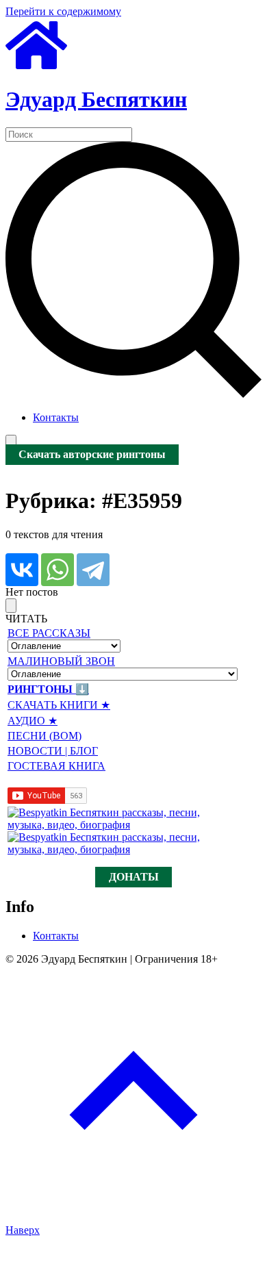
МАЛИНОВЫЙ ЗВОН (61, 661)
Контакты (56, 417)
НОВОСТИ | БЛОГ (53, 751)
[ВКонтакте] (21, 569)
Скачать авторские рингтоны (92, 455)
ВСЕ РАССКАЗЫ (49, 633)
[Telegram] (93, 569)
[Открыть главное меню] (10, 442)
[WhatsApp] (57, 569)
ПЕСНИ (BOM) (44, 736)
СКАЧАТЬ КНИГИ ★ (59, 705)
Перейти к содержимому (63, 11)
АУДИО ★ (33, 720)
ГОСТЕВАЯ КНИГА (56, 766)
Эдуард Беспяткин (96, 99)
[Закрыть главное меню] (10, 605)
